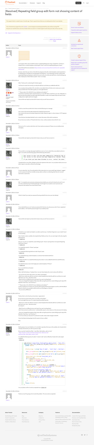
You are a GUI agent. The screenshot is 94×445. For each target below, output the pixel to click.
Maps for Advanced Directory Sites (63, 419)
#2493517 (65, 204)
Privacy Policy (42, 419)
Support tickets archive (76, 32)
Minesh (54, 41)
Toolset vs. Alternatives (10, 421)
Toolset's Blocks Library (10, 419)
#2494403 (65, 229)
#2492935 (65, 179)
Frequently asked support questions (79, 30)
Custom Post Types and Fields (79, 416)
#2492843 (65, 135)
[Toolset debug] (11, 92)
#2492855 (65, 148)
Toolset (10, 3)
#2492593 (65, 80)
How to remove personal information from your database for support (79, 68)
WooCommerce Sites (77, 421)
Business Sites (75, 423)
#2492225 (65, 48)
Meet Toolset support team (77, 48)
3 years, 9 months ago (57, 39)
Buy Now (78, 3)
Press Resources (25, 421)
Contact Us (41, 418)
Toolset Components (9, 418)
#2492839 (65, 123)
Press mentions (25, 419)
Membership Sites (76, 425)
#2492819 (65, 105)
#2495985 (65, 324)
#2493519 (65, 216)
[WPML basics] (9, 95)
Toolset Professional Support (14, 8)
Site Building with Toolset (11, 416)
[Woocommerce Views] (7, 95)
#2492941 (65, 192)
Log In (87, 3)
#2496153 (65, 391)
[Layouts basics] (7, 92)
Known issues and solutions (77, 27)
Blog (44, 3)
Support (39, 3)
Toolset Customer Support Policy (78, 60)
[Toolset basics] (9, 92)
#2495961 (65, 293)
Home (6, 8)
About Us (41, 416)
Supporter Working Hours (14, 33)
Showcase (32, 3)
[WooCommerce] (13, 92)
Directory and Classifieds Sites (79, 418)
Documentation (23, 3)
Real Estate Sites (76, 419)
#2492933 (65, 167)
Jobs (40, 421)
